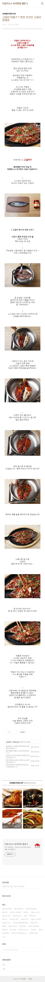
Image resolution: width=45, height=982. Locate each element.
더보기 (4, 937)
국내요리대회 (7, 909)
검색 (40, 950)
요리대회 (23, 926)
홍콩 (4, 926)
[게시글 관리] (14, 732)
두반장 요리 (15, 742)
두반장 (5, 930)
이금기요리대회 (34, 926)
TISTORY (23, 979)
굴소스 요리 (35, 912)
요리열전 (8, 742)
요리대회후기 (19, 909)
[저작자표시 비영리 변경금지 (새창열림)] (30, 732)
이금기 (26, 912)
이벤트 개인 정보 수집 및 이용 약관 (13, 886)
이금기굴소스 (18, 916)
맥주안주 (33, 916)
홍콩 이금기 (34, 933)
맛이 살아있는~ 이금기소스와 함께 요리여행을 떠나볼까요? (18, 848)
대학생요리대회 (31, 909)
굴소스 (5, 919)
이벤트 (34, 930)
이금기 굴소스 (24, 930)
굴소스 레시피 (36, 919)
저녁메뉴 (13, 930)
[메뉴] (42, 3)
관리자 (30, 979)
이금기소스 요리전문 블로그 (15, 3)
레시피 (5, 912)
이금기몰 (6, 933)
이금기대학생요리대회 (21, 923)
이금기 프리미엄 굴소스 (19, 933)
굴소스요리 (6, 916)
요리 (41, 930)
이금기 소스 (7, 923)
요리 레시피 (13, 926)
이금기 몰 (34, 923)
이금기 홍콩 (14, 919)
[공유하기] (11, 732)
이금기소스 (25, 919)
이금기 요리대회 (16, 912)
